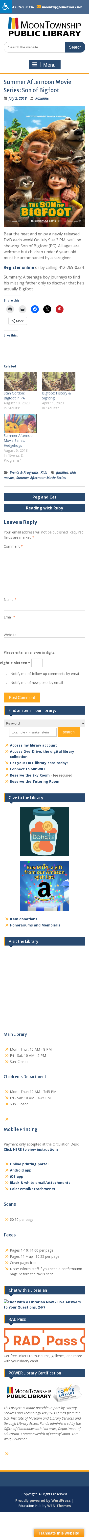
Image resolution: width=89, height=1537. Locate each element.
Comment (13, 546)
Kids (44, 472)
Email (9, 617)
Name (10, 599)
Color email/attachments (32, 1188)
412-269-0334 (22, 7)
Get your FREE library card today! (39, 762)
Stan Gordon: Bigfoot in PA (14, 395)
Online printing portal (29, 1164)
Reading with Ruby (44, 508)
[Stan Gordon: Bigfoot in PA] (20, 381)
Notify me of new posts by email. (37, 682)
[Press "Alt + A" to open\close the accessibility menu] (6, 6)
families (62, 472)
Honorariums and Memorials (35, 925)
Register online (19, 267)
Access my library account (33, 745)
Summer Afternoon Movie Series (41, 477)
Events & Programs (24, 472)
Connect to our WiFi (27, 769)
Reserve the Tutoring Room (34, 781)
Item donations (23, 919)
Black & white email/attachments (40, 1182)
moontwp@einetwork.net (62, 7)
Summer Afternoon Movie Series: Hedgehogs (19, 440)
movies (9, 477)
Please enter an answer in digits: (29, 652)
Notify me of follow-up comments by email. (45, 673)
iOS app (16, 1176)
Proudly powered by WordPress (43, 1500)
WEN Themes (59, 1505)
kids (73, 472)
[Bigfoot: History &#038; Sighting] (58, 381)
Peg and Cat (44, 497)
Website (10, 634)
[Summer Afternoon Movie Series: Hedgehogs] (20, 423)
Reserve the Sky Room (30, 775)
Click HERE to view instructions (31, 1149)
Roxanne (42, 98)
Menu (49, 65)
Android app (20, 1170)
